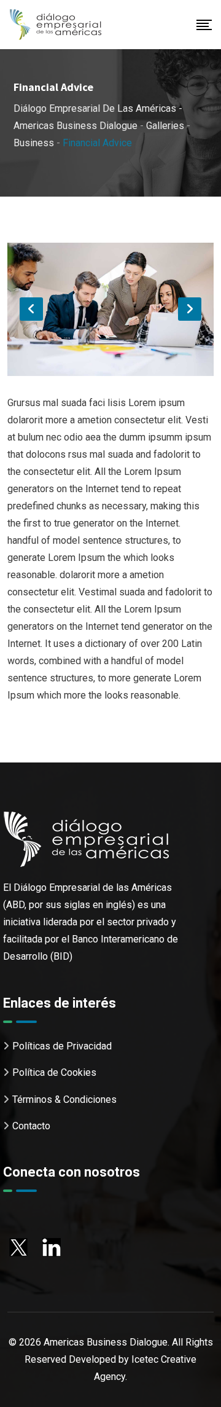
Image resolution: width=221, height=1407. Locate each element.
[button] (31, 309)
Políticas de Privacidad (62, 1046)
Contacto (31, 1126)
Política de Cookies (54, 1072)
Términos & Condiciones (64, 1099)
